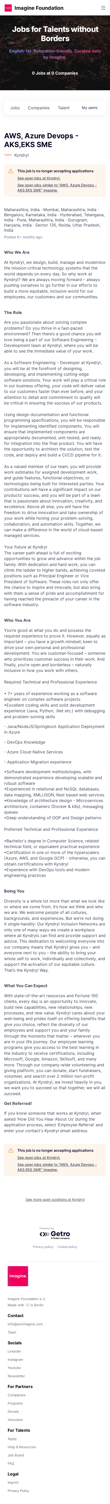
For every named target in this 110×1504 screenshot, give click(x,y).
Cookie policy (67, 1247)
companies (39, 107)
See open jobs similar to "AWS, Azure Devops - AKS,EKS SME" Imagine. (57, 187)
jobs (15, 107)
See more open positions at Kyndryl (55, 1199)
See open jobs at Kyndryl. (38, 178)
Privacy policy (43, 1247)
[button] (8, 8)
